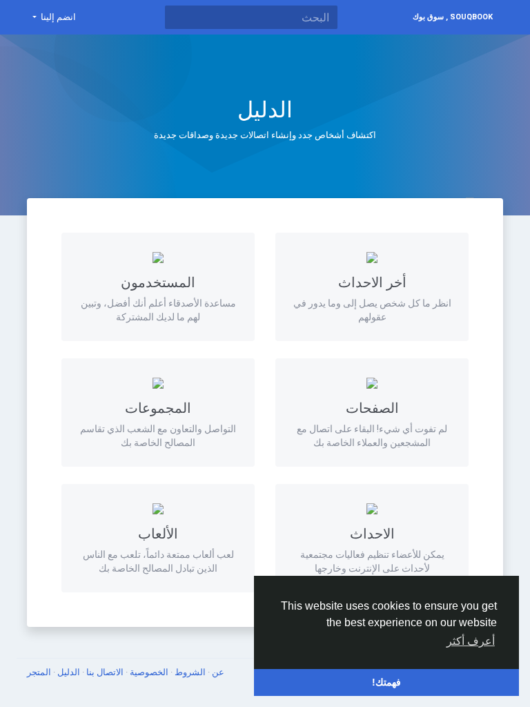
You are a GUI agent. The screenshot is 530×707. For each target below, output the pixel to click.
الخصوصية (148, 672)
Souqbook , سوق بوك (453, 16)
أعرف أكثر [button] (470, 641)
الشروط (189, 672)
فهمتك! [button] (386, 682)
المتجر (39, 672)
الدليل (67, 672)
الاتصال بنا (104, 672)
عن (217, 672)
